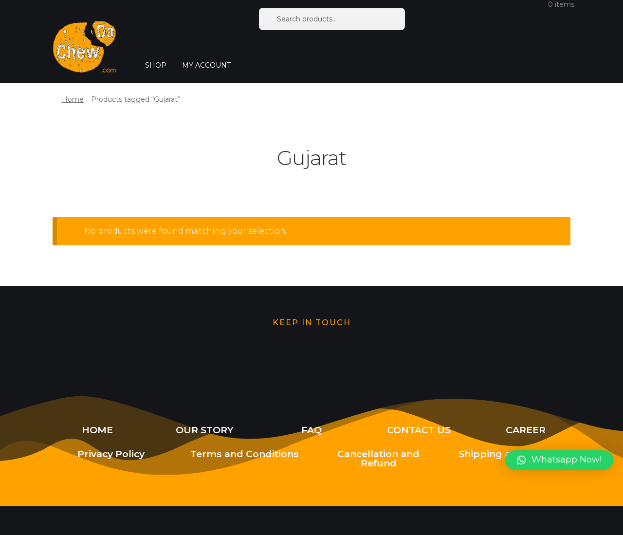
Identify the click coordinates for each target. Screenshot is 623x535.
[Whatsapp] (250, 361)
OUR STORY (205, 430)
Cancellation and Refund (378, 458)
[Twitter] (188, 361)
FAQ (311, 430)
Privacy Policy (111, 454)
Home (73, 99)
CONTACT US (419, 430)
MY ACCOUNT (206, 65)
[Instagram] (311, 361)
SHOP (155, 65)
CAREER (526, 430)
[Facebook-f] (373, 361)
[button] (559, 460)
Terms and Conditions (244, 454)
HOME (97, 430)
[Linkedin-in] (435, 361)
